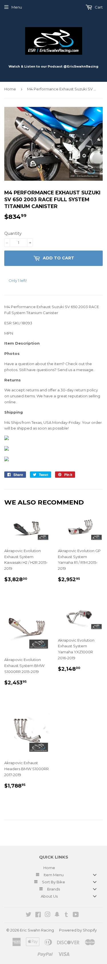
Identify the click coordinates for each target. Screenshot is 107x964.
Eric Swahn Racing (37, 930)
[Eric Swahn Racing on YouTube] (76, 915)
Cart (98, 7)
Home (10, 89)
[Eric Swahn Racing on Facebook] (38, 915)
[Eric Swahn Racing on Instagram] (48, 915)
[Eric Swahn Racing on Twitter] (28, 915)
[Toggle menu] (94, 875)
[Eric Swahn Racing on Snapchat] (57, 915)
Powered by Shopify (78, 930)
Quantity (13, 233)
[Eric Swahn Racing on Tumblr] (66, 915)
